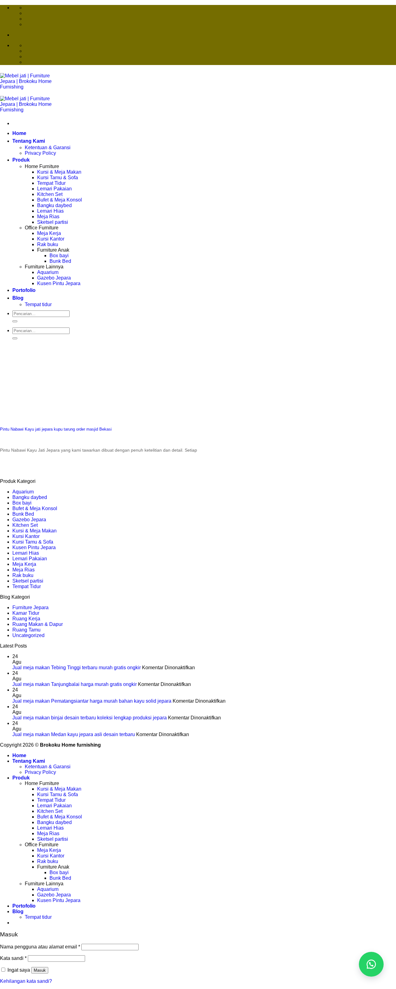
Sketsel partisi (52, 222)
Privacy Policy (40, 153)
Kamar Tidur (25, 613)
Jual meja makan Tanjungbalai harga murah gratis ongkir (74, 684)
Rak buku (47, 244)
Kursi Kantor (50, 238)
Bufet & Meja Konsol (59, 199)
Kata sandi (13, 958)
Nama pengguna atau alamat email (40, 946)
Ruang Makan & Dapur (37, 624)
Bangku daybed (54, 205)
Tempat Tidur (51, 183)
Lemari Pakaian (54, 188)
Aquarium (47, 272)
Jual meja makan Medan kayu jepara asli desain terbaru (73, 734)
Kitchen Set (49, 194)
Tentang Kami (28, 141)
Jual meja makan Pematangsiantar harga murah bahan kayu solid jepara (91, 701)
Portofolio (24, 290)
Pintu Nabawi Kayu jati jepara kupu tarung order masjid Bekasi (56, 429)
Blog (18, 298)
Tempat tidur (38, 304)
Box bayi (59, 255)
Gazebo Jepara (54, 277)
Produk (21, 160)
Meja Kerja (49, 233)
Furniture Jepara (30, 607)
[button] (371, 964)
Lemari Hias (50, 211)
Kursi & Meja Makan (59, 172)
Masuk (40, 970)
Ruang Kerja (26, 618)
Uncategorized (28, 635)
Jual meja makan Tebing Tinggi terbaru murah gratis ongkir (76, 667)
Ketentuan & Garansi (48, 147)
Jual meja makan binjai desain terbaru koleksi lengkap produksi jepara (89, 717)
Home (19, 133)
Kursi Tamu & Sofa (57, 177)
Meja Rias (48, 216)
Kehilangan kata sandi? (26, 981)
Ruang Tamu (26, 629)
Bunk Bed (60, 261)
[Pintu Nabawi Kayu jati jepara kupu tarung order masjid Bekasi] (46, 416)
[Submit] (14, 321)
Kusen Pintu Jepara (58, 283)
